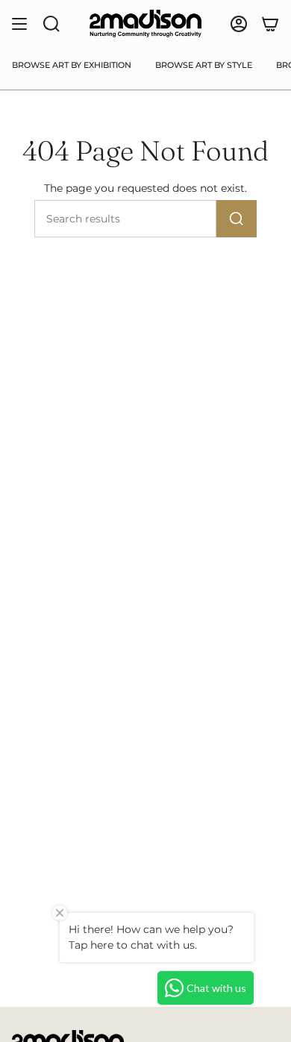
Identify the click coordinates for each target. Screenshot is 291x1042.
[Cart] (270, 24)
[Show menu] (19, 24)
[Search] (236, 218)
